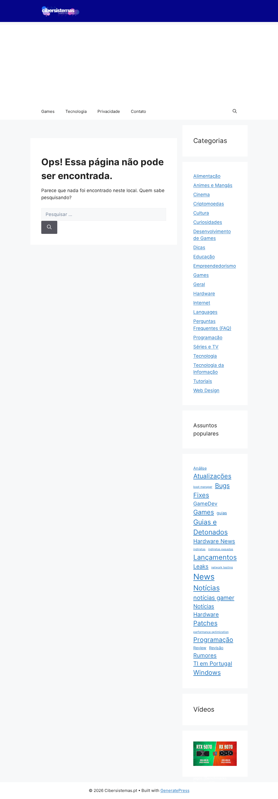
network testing (222, 567)
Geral (199, 284)
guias (222, 513)
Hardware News (214, 541)
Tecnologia (76, 111)
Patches (205, 623)
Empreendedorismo (214, 266)
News (203, 576)
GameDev (205, 504)
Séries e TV (206, 346)
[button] (234, 111)
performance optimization (211, 632)
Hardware (204, 293)
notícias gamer (213, 597)
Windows (207, 672)
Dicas (199, 247)
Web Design (206, 390)
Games (48, 111)
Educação (204, 256)
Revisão (216, 647)
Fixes (201, 495)
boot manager (202, 487)
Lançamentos (215, 557)
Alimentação (206, 176)
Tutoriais (202, 381)
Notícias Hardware (206, 610)
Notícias (206, 588)
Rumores (205, 655)
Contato (138, 111)
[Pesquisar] (49, 227)
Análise (200, 468)
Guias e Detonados (210, 527)
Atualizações (212, 476)
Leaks (200, 566)
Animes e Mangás (212, 185)
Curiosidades (207, 222)
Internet (201, 302)
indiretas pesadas (220, 549)
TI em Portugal (212, 663)
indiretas (199, 549)
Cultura (201, 213)
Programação (207, 337)
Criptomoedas (208, 203)
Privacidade (108, 111)
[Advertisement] (139, 63)
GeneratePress (174, 790)
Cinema (201, 194)
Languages (205, 312)
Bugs (222, 485)
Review (199, 647)
